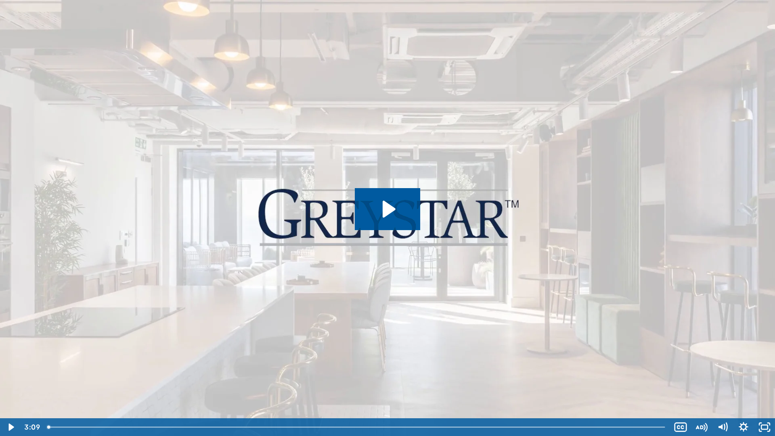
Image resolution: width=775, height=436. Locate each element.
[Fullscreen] (764, 427)
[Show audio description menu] (701, 427)
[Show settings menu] (743, 427)
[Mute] (722, 427)
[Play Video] (10, 427)
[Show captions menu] (680, 427)
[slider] (357, 427)
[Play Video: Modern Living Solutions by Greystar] (388, 209)
